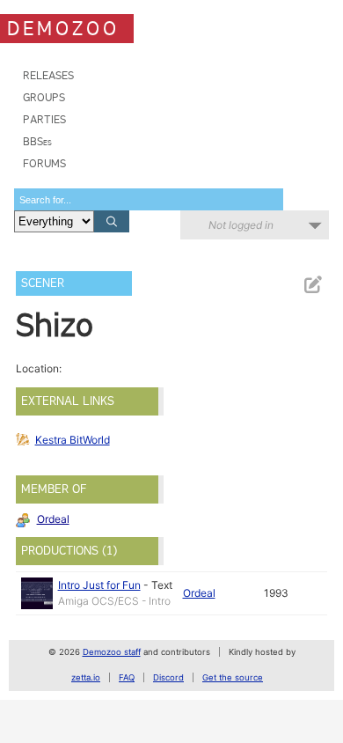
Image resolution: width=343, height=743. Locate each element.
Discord (168, 677)
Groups (44, 97)
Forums (44, 163)
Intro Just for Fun (99, 585)
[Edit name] (312, 285)
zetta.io (85, 677)
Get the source (232, 677)
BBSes (37, 141)
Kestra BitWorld (72, 439)
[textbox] (148, 199)
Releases (48, 75)
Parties (44, 119)
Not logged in (241, 225)
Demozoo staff (112, 652)
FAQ (127, 677)
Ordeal (53, 519)
